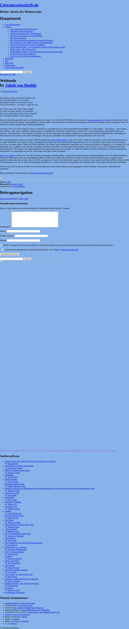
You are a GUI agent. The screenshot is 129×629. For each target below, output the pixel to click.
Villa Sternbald (11, 529)
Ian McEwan (13, 554)
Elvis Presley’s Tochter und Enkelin (19, 466)
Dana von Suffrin (14, 559)
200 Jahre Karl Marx (18, 38)
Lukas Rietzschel (14, 513)
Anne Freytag (12, 482)
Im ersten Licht (11, 507)
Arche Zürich (17, 184)
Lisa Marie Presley (15, 468)
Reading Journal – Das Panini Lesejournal (22, 583)
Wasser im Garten (12, 493)
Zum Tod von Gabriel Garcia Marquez (25, 56)
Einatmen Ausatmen (13, 502)
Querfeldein (9, 497)
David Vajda (13, 477)
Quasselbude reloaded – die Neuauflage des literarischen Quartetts (36, 52)
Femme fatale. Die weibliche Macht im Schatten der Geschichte (30, 461)
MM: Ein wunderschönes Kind (17, 470)
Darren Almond (14, 581)
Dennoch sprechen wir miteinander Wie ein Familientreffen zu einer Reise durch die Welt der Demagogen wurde (50, 488)
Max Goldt (24, 199)
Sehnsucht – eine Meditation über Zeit (44, 612)
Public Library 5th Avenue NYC (23, 49)
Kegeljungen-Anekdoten (15, 592)
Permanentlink (19, 186)
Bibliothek (9, 58)
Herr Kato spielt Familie (14, 484)
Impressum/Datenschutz (14, 67)
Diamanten (9, 475)
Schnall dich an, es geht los (16, 547)
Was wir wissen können (14, 552)
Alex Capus (12, 500)
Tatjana (24, 617)
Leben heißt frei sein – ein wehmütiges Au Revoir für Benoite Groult (37, 47)
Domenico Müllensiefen (17, 549)
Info (6, 61)
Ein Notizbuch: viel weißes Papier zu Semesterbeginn (31, 43)
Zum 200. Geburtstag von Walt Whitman (26, 36)
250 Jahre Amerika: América (16, 570)
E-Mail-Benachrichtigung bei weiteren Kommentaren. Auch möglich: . (42, 250)
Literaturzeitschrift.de (19, 5)
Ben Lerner (12, 540)
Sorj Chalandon (14, 563)
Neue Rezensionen (12, 24)
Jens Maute (12, 495)
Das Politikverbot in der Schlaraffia (36, 610)
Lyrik (8, 182)
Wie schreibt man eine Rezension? (23, 29)
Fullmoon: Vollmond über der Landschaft (21, 579)
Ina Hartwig (12, 545)
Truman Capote (14, 473)
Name (3, 231)
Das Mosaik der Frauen (14, 516)
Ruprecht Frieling (11, 91)
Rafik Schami (13, 518)
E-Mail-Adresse (7, 236)
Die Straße (9, 520)
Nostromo (9, 588)
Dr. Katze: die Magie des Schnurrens (28, 608)
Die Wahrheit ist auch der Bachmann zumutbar (23, 543)
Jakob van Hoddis (21, 85)
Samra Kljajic (13, 464)
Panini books (13, 586)
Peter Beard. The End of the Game (19, 574)
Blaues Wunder (11, 479)
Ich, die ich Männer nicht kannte (18, 534)
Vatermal (25, 621)
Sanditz (8, 511)
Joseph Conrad (13, 590)
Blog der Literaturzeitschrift (42, 173)
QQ (8, 199)
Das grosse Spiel (28, 603)
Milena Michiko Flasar (17, 486)
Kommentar (5, 227)
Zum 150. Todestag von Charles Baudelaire (27, 45)
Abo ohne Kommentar (69, 250)
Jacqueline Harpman (16, 536)
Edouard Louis (13, 568)
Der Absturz (10, 565)
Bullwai (8, 614)
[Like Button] (1, 94)
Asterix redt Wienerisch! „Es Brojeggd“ (26, 34)
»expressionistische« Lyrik (98, 120)
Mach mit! (9, 63)
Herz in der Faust (12, 561)
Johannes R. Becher (59, 140)
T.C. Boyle (12, 572)
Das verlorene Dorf (22, 614)
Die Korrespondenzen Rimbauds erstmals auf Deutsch (31, 40)
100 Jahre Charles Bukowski (21, 31)
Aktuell (8, 27)
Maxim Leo (12, 504)
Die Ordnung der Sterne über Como (19, 525)
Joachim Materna (12, 603)
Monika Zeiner (13, 527)
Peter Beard (12, 577)
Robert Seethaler (14, 522)
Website (3, 240)
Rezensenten (10, 65)
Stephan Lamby (14, 491)
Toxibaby (9, 556)
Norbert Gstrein (14, 509)
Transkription (10, 538)
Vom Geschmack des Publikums (23, 54)
